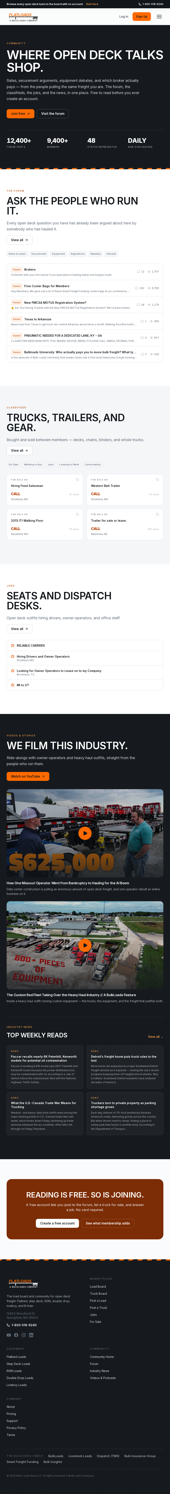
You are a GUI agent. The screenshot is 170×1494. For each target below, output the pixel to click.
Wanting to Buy (33, 464)
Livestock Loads (80, 1456)
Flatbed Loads (16, 1357)
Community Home (102, 1357)
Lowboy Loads (17, 1385)
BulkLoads (55, 1456)
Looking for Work (69, 464)
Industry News (99, 1371)
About (11, 1406)
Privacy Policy (16, 1428)
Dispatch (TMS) (108, 1456)
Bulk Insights (53, 1462)
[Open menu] (159, 16)
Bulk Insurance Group (140, 1456)
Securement (39, 253)
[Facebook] (16, 1335)
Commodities (93, 464)
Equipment (58, 253)
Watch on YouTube (25, 776)
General (111, 253)
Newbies (96, 253)
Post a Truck (98, 1307)
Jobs (51, 464)
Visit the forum (52, 114)
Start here (92, 4)
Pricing (11, 1413)
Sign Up (141, 16)
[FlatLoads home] (24, 16)
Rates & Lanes (17, 253)
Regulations (78, 253)
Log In (123, 16)
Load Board (98, 1286)
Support (12, 1421)
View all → (155, 1036)
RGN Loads (14, 1371)
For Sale (13, 464)
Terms (11, 1435)
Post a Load (98, 1300)
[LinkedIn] (31, 1335)
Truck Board (98, 1293)
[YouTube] (9, 1335)
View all (17, 240)
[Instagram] (24, 1335)
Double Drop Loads (20, 1378)
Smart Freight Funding (23, 1462)
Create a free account (57, 1223)
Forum (94, 1364)
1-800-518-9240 (153, 4)
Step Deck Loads (18, 1364)
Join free (18, 114)
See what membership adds (108, 1223)
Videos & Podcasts (103, 1378)
